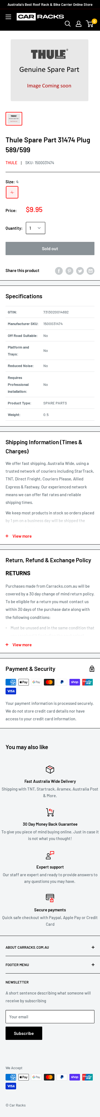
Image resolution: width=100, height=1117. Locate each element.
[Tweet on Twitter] (80, 270)
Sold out (50, 248)
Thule (11, 162)
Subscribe (24, 1033)
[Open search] (68, 24)
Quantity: (14, 228)
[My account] (78, 24)
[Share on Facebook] (59, 270)
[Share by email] (90, 270)
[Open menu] (8, 17)
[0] (89, 23)
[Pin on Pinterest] (69, 270)
